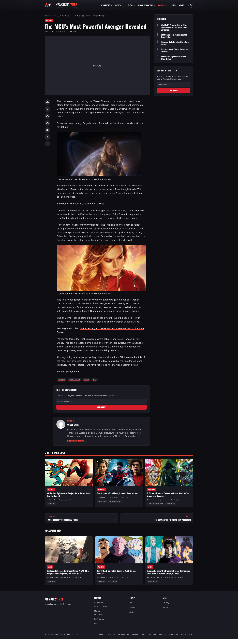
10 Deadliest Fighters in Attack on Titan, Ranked (173, 57)
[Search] (190, 5)
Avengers (61, 380)
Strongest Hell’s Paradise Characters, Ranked (175, 43)
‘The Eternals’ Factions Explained (86, 203)
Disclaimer (121, 634)
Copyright (162, 634)
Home (47, 16)
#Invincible (101, 581)
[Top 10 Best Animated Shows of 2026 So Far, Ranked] (119, 549)
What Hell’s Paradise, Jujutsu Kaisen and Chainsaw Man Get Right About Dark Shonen (174, 27)
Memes (181, 5)
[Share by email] (47, 130)
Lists (174, 5)
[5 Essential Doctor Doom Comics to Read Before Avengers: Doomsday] (169, 472)
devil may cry (112, 581)
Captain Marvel (74, 380)
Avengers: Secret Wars (155, 504)
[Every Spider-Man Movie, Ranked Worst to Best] (119, 472)
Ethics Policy (151, 634)
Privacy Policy (173, 634)
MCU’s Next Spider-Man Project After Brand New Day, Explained (68, 495)
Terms (165, 607)
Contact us (102, 634)
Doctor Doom (170, 504)
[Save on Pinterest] (47, 102)
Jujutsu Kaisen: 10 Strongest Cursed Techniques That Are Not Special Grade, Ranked (168, 572)
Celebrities (105, 5)
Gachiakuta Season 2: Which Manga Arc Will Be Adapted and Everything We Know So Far (68, 572)
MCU (94, 380)
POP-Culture (163, 5)
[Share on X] (47, 109)
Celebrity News (100, 606)
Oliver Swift (49, 32)
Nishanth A (51, 500)
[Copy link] (47, 137)
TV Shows (129, 5)
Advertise (132, 612)
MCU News (64, 16)
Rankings (101, 567)
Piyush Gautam (52, 577)
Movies (118, 5)
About (131, 603)
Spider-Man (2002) (115, 501)
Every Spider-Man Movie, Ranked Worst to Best (117, 493)
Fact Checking (132, 634)
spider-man (51, 504)
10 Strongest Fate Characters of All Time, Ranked (174, 36)
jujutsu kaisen (153, 581)
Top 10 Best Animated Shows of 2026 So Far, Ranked (116, 572)
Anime (50, 567)
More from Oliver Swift (76, 441)
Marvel (86, 380)
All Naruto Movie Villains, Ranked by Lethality (174, 50)
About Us (112, 634)
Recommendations (145, 5)
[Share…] (47, 143)
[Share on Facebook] (47, 116)
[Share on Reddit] (47, 123)
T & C (142, 634)
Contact (132, 607)
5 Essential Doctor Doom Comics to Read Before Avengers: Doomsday (168, 495)
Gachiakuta (51, 581)
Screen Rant (72, 371)
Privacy (166, 603)
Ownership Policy (186, 634)
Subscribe (101, 407)
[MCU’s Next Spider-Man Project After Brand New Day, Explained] (69, 472)
